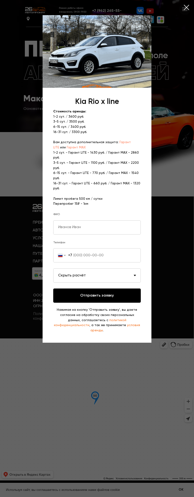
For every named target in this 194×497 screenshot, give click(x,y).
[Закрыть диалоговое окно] (186, 7)
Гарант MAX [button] (76, 147)
